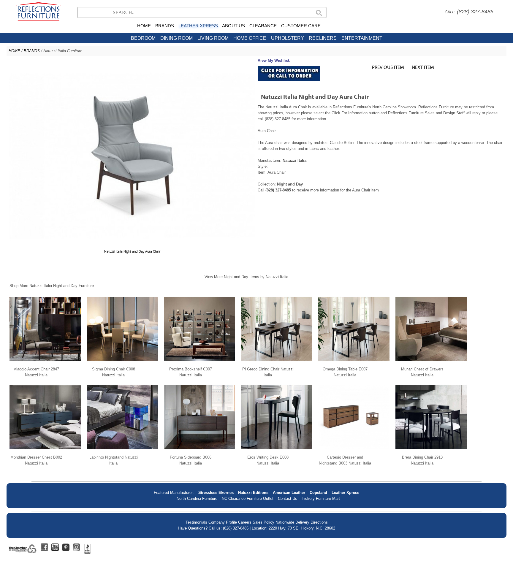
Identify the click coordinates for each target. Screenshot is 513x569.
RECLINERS (323, 38)
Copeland (318, 492)
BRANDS (164, 25)
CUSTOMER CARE (301, 25)
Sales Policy (263, 522)
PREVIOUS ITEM (388, 67)
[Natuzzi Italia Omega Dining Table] (354, 363)
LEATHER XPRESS (198, 25)
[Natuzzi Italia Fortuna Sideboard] (199, 451)
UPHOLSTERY (287, 38)
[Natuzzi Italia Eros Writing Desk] (276, 451)
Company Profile (222, 522)
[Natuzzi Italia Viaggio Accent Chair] (45, 363)
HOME (144, 25)
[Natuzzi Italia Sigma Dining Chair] (122, 363)
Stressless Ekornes (216, 492)
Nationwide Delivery (292, 522)
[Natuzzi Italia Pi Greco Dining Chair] (276, 363)
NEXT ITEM (423, 67)
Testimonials (196, 522)
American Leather (289, 492)
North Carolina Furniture (197, 498)
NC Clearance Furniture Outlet (247, 498)
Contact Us (287, 498)
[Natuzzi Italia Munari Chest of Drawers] (431, 363)
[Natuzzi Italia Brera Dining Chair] (431, 451)
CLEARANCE (263, 25)
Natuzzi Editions (253, 492)
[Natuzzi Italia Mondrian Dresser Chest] (45, 451)
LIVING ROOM (213, 38)
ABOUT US (233, 25)
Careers (244, 522)
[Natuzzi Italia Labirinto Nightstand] (122, 451)
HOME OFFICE (249, 38)
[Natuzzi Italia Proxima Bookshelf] (199, 363)
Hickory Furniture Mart (321, 498)
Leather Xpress (345, 492)
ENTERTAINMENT (361, 38)
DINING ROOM (176, 38)
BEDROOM (143, 38)
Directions (319, 522)
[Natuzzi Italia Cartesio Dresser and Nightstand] (354, 451)
